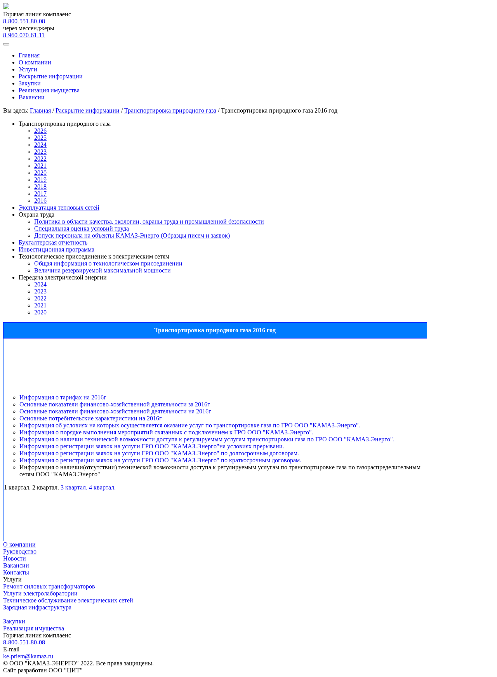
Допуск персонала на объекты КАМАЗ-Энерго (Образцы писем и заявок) (132, 235)
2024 (40, 144)
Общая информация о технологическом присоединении (108, 263)
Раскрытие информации (51, 76)
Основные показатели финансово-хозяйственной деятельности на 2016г (115, 411)
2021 (40, 165)
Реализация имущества (49, 90)
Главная (29, 55)
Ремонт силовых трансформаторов (49, 586)
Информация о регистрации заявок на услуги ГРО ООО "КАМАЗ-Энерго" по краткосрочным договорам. (160, 460)
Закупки (30, 83)
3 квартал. (74, 487)
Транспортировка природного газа (170, 110)
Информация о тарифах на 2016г (62, 397)
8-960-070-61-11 (24, 35)
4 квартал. (102, 487)
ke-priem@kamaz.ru (28, 656)
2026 (40, 130)
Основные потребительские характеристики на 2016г (90, 418)
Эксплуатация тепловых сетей (59, 207)
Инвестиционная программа (56, 249)
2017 (40, 193)
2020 (40, 172)
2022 (40, 158)
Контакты (16, 572)
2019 (40, 179)
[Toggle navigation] (6, 44)
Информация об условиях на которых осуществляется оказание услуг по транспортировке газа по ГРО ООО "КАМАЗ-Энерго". (189, 425)
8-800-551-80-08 (24, 21)
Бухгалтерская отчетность (53, 242)
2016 (40, 200)
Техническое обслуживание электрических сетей (68, 600)
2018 (40, 186)
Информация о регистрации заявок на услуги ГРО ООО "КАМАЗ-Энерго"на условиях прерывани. (151, 446)
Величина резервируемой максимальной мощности (102, 270)
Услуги (28, 69)
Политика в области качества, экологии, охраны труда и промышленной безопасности (149, 221)
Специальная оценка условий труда (81, 228)
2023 (40, 151)
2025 (40, 137)
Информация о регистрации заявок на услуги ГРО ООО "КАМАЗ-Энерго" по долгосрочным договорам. (159, 453)
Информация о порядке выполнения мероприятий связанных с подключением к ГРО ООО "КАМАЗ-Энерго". (166, 432)
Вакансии (32, 97)
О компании (35, 62)
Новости (14, 558)
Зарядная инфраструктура (37, 607)
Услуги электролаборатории (40, 593)
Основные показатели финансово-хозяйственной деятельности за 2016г (114, 404)
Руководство (19, 551)
